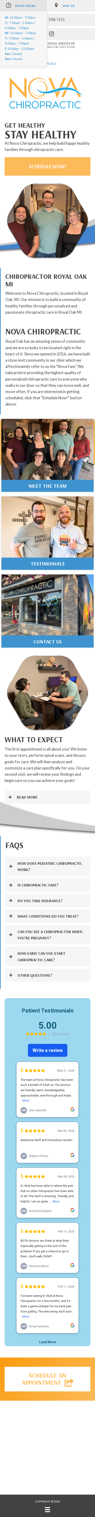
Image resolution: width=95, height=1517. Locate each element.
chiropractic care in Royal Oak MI (53, 312)
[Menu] (47, 1509)
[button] (47, 166)
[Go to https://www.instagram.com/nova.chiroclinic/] (51, 34)
